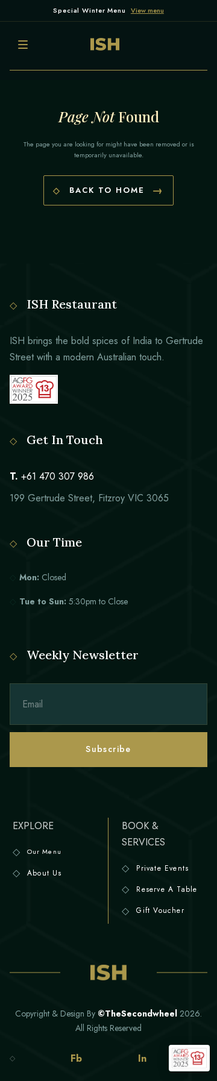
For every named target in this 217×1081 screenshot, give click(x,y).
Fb (76, 1058)
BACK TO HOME (108, 190)
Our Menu (44, 851)
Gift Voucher (160, 910)
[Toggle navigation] (23, 44)
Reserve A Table (166, 889)
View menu (147, 10)
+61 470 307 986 (57, 476)
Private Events (162, 868)
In (142, 1058)
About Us (44, 873)
